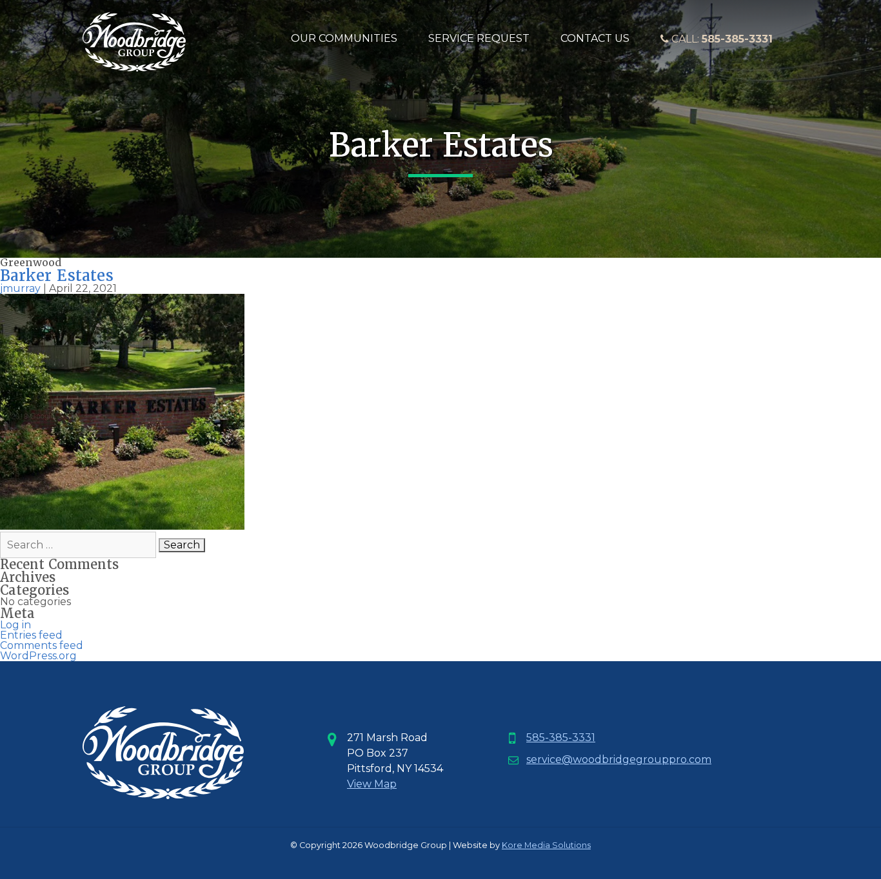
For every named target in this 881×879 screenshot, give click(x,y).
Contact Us (594, 38)
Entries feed (31, 635)
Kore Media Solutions (546, 845)
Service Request (479, 38)
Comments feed (41, 645)
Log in (15, 625)
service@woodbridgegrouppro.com (618, 759)
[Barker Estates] (122, 526)
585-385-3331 (560, 737)
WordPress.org (38, 656)
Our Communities (344, 38)
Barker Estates (57, 275)
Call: (721, 39)
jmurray (20, 288)
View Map (372, 784)
